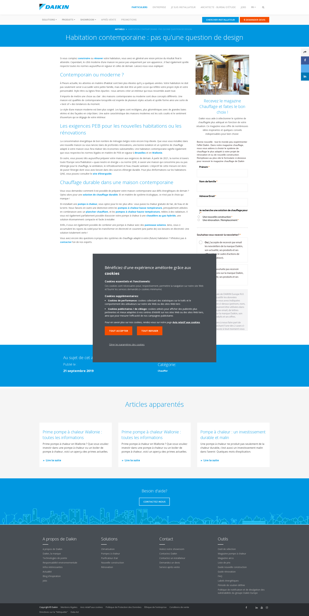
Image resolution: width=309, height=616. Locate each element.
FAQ (220, 576)
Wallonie (157, 152)
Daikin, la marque (52, 553)
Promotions (129, 19)
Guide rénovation (227, 571)
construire (84, 58)
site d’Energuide (102, 173)
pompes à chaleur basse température (140, 207)
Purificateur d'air (109, 558)
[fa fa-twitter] (251, 607)
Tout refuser (149, 330)
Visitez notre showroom (171, 549)
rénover (98, 58)
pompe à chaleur (87, 203)
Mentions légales (69, 607)
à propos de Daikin (52, 549)
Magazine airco (226, 558)
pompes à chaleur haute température (138, 211)
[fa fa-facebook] (246, 607)
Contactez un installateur (172, 558)
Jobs (45, 580)
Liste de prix (224, 562)
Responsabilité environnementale (60, 562)
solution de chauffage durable (100, 194)
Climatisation (108, 549)
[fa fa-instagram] (267, 607)
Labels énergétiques (228, 580)
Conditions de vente (179, 607)
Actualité (47, 571)
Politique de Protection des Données (123, 607)
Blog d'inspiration (52, 576)
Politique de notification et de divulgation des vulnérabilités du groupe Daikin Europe (241, 591)
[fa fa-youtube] (261, 607)
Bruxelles (140, 152)
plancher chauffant (97, 211)
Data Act (75, 612)
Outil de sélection (227, 549)
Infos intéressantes (53, 567)
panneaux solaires (155, 224)
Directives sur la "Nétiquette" (53, 612)
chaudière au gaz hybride (161, 215)
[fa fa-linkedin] (256, 607)
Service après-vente (169, 567)
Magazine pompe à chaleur (232, 553)
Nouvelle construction (112, 562)
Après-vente (108, 19)
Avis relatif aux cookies (91, 607)
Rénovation (107, 567)
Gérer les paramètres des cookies (127, 344)
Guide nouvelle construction (232, 567)
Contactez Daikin (168, 553)
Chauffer (163, 370)
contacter (66, 242)
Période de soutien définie (231, 585)
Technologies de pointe (55, 558)
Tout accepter (118, 330)
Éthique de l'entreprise (155, 607)
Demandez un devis (169, 562)
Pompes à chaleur (110, 553)
